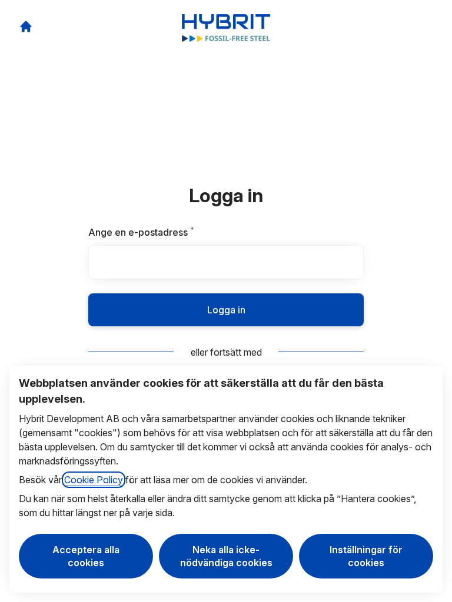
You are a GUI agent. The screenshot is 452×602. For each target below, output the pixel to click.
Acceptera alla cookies (85, 556)
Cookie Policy (93, 480)
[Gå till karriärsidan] (26, 26)
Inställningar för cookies (366, 556)
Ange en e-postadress (169, 232)
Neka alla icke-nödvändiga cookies (226, 556)
